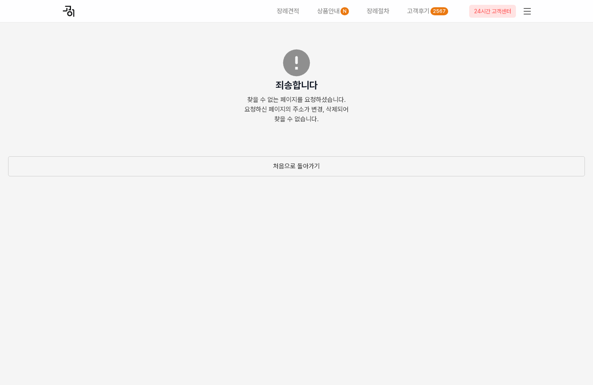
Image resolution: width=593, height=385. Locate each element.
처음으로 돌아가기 (296, 166)
